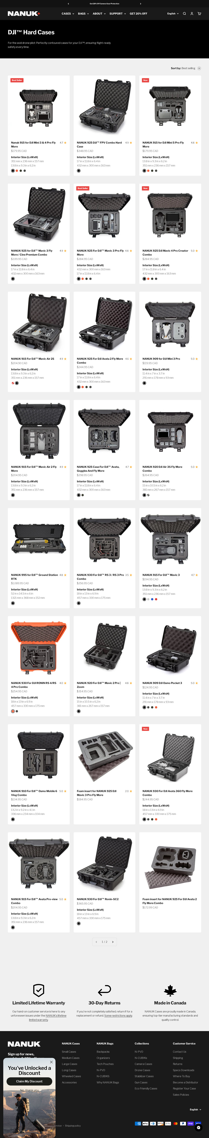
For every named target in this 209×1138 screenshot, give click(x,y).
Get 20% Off (138, 13)
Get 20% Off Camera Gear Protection (104, 4)
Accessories (69, 1082)
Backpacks (103, 1051)
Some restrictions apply (118, 1015)
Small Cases (69, 1051)
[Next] (140, 3)
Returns (177, 1064)
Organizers (103, 1058)
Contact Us (179, 1051)
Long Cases (69, 1070)
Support (116, 13)
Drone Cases (142, 1070)
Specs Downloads (183, 1070)
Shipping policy (73, 1125)
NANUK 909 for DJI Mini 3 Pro (161, 358)
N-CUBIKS (103, 1076)
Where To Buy (181, 1076)
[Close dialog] (51, 1062)
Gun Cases (141, 1082)
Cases (66, 13)
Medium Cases (71, 1058)
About (97, 13)
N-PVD (101, 1070)
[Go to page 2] (113, 942)
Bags (82, 13)
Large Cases (69, 1064)
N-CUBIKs (141, 1058)
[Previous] (68, 3)
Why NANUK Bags (108, 1082)
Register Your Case (184, 1088)
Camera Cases (143, 1064)
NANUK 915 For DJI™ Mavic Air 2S (32, 358)
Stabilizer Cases (144, 1076)
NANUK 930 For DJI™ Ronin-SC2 (98, 899)
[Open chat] (198, 1127)
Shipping (178, 1058)
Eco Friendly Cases (146, 1088)
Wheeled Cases (71, 1076)
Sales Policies (181, 1094)
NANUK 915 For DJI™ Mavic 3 (161, 575)
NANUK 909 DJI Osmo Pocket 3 (162, 683)
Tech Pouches (105, 1064)
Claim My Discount (29, 1081)
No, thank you (29, 1090)
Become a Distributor (185, 1082)
